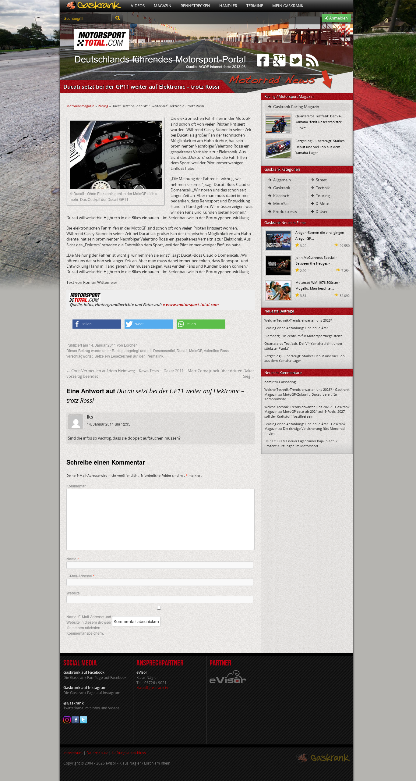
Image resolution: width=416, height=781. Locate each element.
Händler (228, 6)
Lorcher (130, 345)
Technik (322, 188)
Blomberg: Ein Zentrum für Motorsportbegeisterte (303, 335)
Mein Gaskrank (287, 6)
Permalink (154, 355)
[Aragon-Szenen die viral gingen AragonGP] (278, 240)
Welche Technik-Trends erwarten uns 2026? (298, 320)
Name (72, 559)
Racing (103, 106)
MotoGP (195, 350)
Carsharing (287, 382)
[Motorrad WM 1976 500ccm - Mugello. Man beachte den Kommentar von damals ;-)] (278, 290)
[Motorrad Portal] (93, 6)
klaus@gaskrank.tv (152, 687)
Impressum (73, 752)
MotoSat (280, 203)
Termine (254, 6)
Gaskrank (281, 188)
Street (321, 180)
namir (268, 382)
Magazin (162, 6)
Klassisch (280, 195)
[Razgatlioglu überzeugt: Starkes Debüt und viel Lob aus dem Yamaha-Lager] (278, 148)
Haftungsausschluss (129, 752)
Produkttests (284, 211)
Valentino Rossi (217, 350)
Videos (138, 6)
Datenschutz (97, 752)
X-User (321, 211)
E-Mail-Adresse (80, 576)
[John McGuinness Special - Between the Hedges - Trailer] (278, 265)
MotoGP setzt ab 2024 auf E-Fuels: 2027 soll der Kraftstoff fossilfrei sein (304, 413)
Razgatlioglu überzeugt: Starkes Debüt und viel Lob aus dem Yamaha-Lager (319, 146)
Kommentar (76, 485)
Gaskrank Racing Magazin (295, 106)
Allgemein (281, 180)
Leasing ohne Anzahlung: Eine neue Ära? (296, 328)
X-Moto (322, 203)
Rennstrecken (195, 6)
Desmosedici (164, 350)
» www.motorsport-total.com (190, 304)
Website (73, 592)
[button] (96, 324)
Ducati (182, 350)
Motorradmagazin (80, 106)
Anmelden (338, 18)
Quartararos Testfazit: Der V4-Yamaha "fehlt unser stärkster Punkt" (318, 122)
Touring (322, 195)
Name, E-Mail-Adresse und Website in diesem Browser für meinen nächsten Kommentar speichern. (88, 625)
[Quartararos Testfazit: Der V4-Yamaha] (278, 123)
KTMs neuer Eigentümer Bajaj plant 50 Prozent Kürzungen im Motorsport (301, 443)
